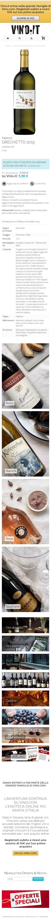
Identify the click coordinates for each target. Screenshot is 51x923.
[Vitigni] (25, 710)
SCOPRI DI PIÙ (25, 18)
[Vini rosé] (25, 480)
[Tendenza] (25, 655)
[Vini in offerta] (25, 673)
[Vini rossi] (25, 344)
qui (38, 165)
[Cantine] (25, 691)
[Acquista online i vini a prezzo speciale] (25, 891)
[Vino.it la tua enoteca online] (25, 29)
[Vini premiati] (25, 637)
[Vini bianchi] (25, 412)
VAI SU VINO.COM (25, 853)
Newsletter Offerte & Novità (25, 873)
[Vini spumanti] (25, 548)
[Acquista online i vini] (25, 746)
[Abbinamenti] (25, 728)
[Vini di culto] (25, 618)
